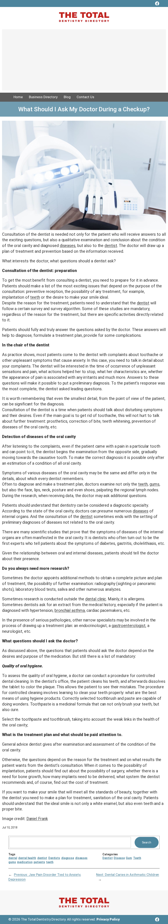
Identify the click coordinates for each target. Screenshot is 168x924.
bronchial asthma (69, 610)
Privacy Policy (108, 919)
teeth (35, 297)
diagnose (67, 858)
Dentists (54, 858)
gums (154, 484)
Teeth (137, 858)
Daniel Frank (37, 818)
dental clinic (95, 599)
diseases (67, 245)
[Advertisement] (84, 62)
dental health (27, 858)
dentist (110, 245)
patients (39, 862)
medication (24, 862)
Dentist (107, 858)
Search (146, 842)
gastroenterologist (128, 625)
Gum (129, 858)
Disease (119, 858)
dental (12, 858)
